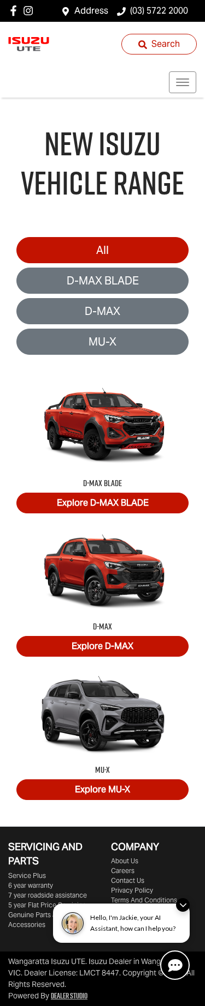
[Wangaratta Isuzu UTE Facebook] (15, 10)
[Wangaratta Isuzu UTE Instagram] (30, 10)
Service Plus (27, 875)
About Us (124, 861)
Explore (103, 502)
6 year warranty (30, 885)
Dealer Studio (69, 995)
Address (91, 10)
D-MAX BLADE (103, 281)
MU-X (102, 342)
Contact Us (127, 880)
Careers (122, 870)
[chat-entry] (175, 965)
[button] (182, 82)
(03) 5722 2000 (159, 10)
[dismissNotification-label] (183, 905)
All (102, 250)
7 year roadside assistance (47, 895)
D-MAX (102, 311)
